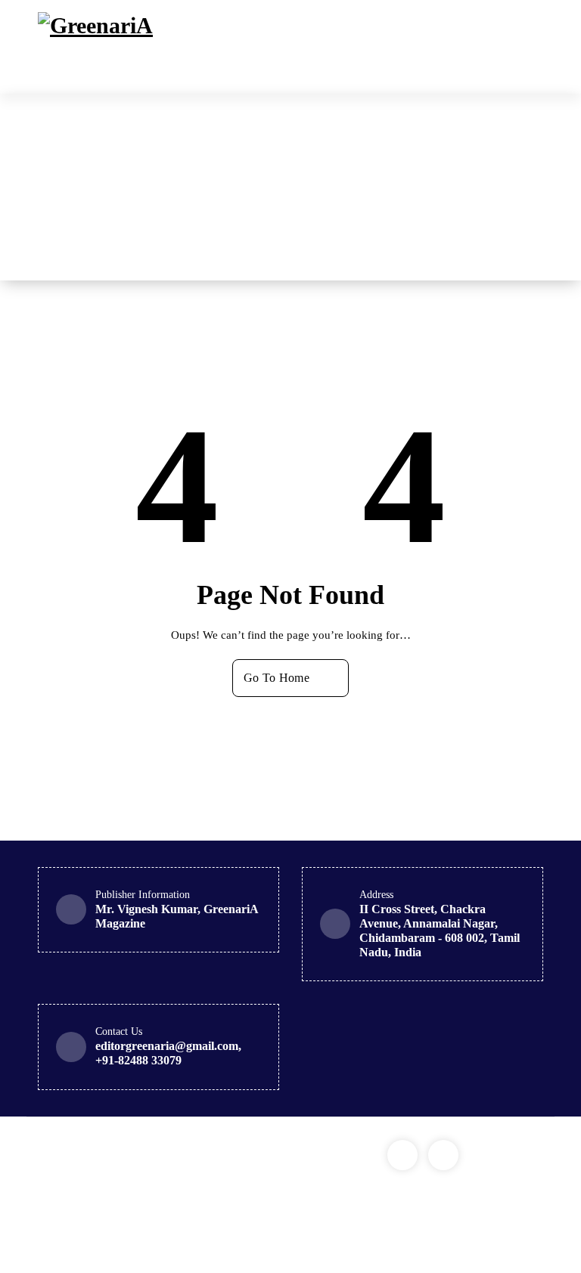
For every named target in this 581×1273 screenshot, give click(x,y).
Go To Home (276, 677)
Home (331, 187)
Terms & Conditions (85, 1209)
